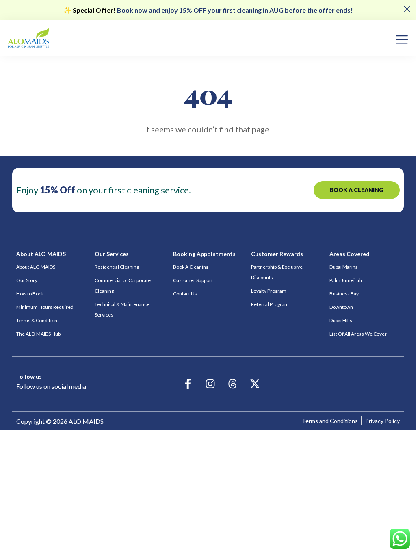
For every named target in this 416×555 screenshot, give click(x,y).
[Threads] (233, 384)
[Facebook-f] (188, 384)
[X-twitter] (255, 384)
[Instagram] (210, 384)
